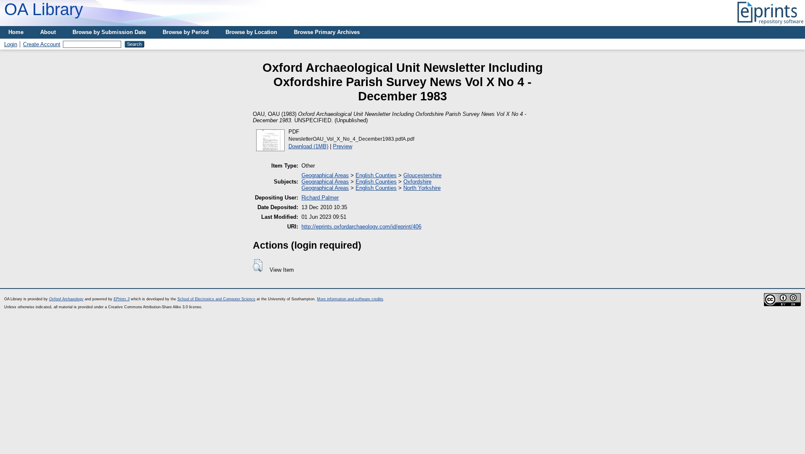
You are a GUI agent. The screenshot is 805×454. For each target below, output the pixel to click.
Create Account (41, 44)
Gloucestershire (422, 175)
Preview (342, 146)
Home (15, 32)
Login (10, 44)
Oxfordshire (417, 181)
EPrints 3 (122, 299)
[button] (257, 265)
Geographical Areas (325, 175)
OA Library (43, 9)
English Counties (376, 175)
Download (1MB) (308, 146)
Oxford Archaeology (66, 299)
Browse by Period (186, 32)
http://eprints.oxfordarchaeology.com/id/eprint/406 (361, 226)
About (48, 32)
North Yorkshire (422, 188)
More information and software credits (350, 299)
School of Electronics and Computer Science (216, 299)
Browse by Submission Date (109, 32)
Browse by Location (251, 32)
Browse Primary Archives (327, 32)
